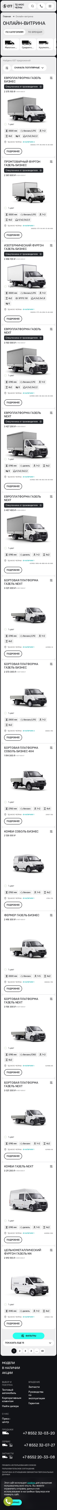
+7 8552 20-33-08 (38, 1457)
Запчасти (34, 1386)
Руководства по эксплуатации (36, 1395)
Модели (8, 1363)
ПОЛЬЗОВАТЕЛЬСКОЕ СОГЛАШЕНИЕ (18, 1469)
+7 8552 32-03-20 (39, 1433)
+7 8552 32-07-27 (39, 1445)
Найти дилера (10, 1406)
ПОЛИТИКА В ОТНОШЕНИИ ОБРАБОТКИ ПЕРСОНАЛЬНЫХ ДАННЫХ (27, 1473)
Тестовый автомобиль (9, 1391)
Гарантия (33, 1403)
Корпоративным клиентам (11, 1399)
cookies (31, 1483)
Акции (7, 1373)
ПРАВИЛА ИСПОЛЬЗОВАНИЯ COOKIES (19, 1465)
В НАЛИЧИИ (11, 1368)
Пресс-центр (6, 1420)
